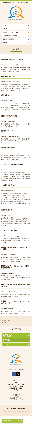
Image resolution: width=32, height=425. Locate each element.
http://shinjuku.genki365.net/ (8, 254)
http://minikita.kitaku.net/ (7, 273)
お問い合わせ (16, 394)
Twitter (18, 374)
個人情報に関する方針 (16, 398)
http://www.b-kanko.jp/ (7, 215)
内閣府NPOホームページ (9, 76)
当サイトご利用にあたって (16, 400)
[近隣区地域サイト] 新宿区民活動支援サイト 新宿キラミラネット (15, 248)
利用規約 (16, 396)
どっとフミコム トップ (24, 2)
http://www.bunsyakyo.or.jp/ (8, 170)
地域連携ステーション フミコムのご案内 (12, 420)
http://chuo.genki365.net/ (8, 291)
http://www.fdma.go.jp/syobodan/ (10, 136)
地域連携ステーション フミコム (9, 2)
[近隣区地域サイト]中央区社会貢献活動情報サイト (15, 285)
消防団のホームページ (9, 131)
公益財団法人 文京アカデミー (11, 185)
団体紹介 (5, 42)
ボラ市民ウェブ (6, 95)
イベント (5, 25)
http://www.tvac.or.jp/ (6, 100)
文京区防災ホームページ (9, 230)
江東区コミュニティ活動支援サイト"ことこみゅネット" (15, 302)
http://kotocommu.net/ (7, 308)
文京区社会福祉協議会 (19, 408)
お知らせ (5, 28)
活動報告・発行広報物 (9, 39)
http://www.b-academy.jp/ (8, 190)
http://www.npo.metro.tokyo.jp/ (9, 65)
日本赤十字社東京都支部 (9, 116)
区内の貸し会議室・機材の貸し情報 (8, 335)
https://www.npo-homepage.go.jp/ (10, 81)
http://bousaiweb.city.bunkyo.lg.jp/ (10, 236)
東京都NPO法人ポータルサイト (12, 59)
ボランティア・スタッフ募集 (10, 32)
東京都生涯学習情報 (8, 148)
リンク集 (5, 344)
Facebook (14, 374)
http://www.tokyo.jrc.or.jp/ (8, 121)
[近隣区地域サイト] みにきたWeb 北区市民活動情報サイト (15, 267)
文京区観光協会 (6, 210)
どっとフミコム (6, 320)
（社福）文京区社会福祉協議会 (12, 164)
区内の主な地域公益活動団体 (8, 340)
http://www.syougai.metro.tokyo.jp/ (10, 153)
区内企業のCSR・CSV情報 (10, 35)
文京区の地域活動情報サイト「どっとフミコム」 (16, 13)
